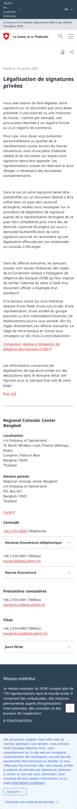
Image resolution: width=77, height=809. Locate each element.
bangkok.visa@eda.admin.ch (25, 633)
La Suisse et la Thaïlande (30, 37)
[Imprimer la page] (62, 51)
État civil (9, 393)
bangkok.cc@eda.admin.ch (24, 604)
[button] (70, 708)
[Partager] (71, 51)
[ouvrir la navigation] (71, 36)
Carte (7, 512)
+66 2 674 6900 (15, 531)
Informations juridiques (28, 783)
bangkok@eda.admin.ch (22, 561)
